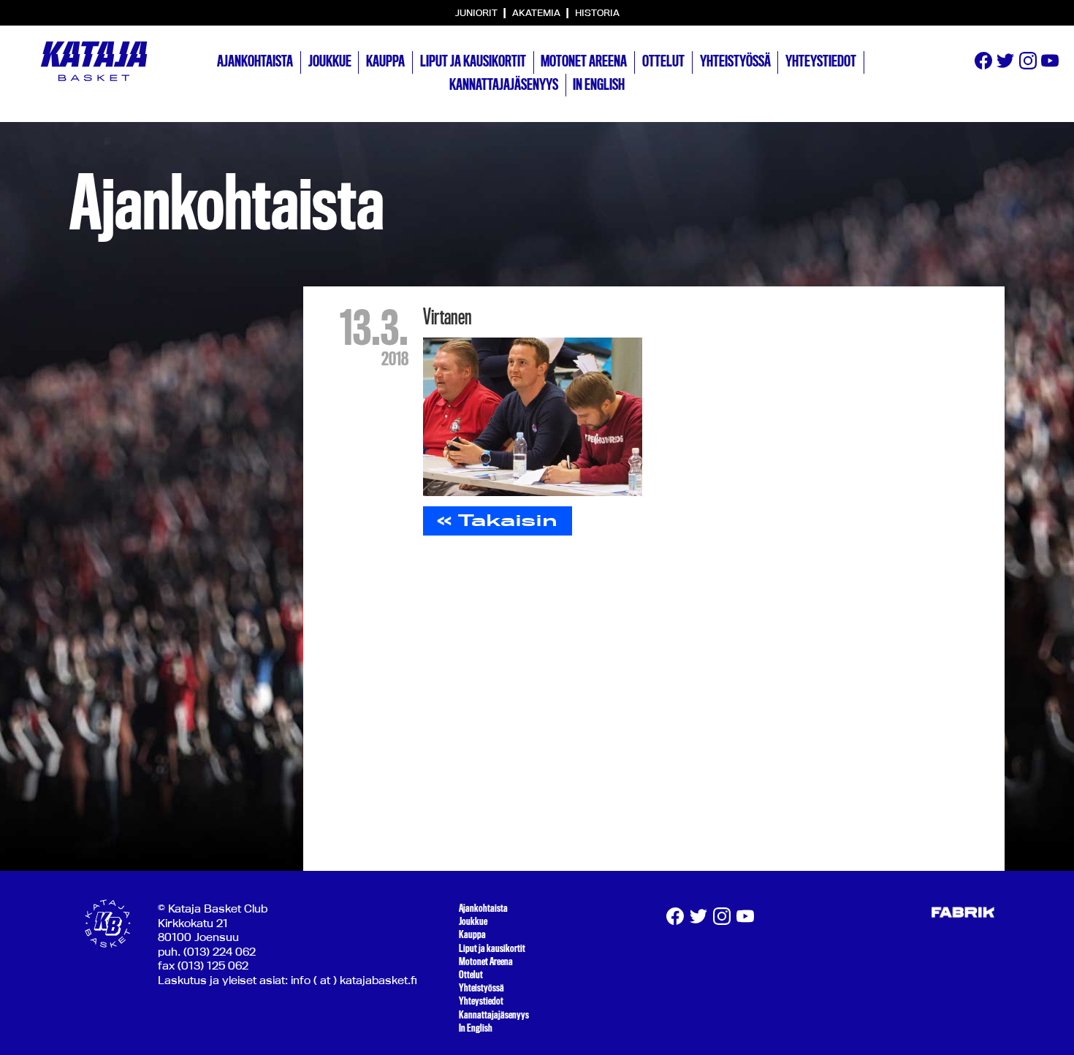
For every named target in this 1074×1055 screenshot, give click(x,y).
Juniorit (477, 12)
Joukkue (329, 61)
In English (599, 85)
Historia (597, 12)
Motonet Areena (584, 61)
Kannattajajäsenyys (503, 85)
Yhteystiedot (820, 61)
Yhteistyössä (735, 61)
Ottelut (663, 61)
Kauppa (385, 61)
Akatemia (537, 12)
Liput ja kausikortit (473, 61)
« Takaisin (497, 520)
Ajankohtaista (255, 61)
